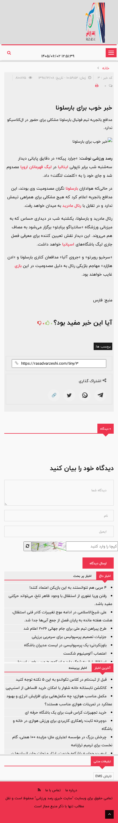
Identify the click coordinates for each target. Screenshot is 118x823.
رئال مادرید (71, 205)
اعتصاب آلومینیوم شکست (85, 653)
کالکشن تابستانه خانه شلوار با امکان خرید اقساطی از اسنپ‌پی (56, 687)
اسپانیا (68, 244)
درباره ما (71, 790)
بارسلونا (72, 188)
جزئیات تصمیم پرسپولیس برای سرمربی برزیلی (69, 636)
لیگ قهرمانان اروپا (36, 166)
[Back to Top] (109, 814)
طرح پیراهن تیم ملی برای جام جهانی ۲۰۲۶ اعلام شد (65, 628)
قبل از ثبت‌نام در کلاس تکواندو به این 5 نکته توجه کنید (61, 679)
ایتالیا (63, 166)
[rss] (39, 790)
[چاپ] (96, 86)
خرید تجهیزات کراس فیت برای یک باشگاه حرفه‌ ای (66, 712)
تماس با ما (53, 790)
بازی (18, 265)
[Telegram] (100, 395)
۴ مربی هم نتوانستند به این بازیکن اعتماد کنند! (68, 587)
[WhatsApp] (85, 395)
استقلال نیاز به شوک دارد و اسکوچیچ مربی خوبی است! (62, 661)
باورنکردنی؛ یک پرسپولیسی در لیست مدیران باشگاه (65, 645)
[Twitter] (69, 395)
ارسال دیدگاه (98, 563)
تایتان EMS (103, 776)
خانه (105, 68)
